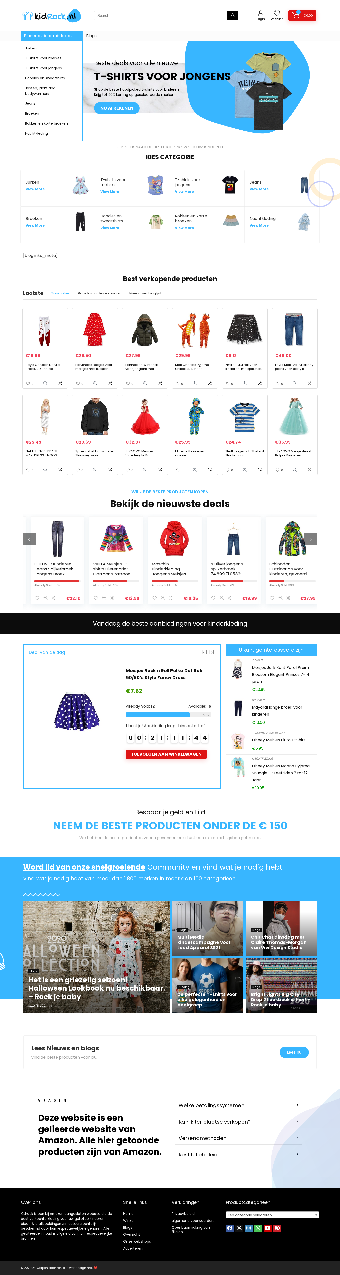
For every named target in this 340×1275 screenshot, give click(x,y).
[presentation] (29, 539)
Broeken (32, 113)
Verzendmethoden (203, 1138)
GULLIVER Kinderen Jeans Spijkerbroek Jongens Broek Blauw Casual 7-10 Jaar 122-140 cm (48, 574)
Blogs (91, 36)
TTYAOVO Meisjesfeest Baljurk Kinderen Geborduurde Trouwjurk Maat (294, 457)
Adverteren (133, 1248)
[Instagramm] (249, 1228)
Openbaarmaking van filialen (191, 1229)
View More (35, 189)
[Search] (232, 15)
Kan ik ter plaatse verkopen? (215, 1121)
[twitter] (239, 1228)
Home (128, 1213)
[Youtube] (268, 1228)
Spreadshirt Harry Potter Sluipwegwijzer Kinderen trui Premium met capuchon (94, 457)
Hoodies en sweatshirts (45, 78)
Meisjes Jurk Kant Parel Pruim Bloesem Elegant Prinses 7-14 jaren (280, 674)
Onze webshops (137, 1241)
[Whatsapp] (258, 1228)
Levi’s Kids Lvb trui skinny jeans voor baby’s (294, 366)
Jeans (30, 103)
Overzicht (131, 1234)
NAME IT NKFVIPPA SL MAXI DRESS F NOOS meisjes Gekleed (41, 455)
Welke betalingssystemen (211, 1105)
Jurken (31, 48)
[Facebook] (230, 1228)
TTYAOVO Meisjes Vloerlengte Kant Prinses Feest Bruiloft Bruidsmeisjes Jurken (142, 457)
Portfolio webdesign (71, 1268)
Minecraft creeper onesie (190, 453)
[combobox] (272, 1214)
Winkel (128, 1220)
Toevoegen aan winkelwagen (166, 754)
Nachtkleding (36, 133)
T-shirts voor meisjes (43, 58)
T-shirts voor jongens (43, 68)
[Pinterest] (277, 1228)
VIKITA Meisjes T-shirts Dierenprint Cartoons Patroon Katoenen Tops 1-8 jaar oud (107, 574)
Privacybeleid (183, 1213)
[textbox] (272, 1215)
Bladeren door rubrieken (48, 36)
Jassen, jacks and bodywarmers (40, 91)
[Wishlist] (277, 13)
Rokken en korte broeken (46, 123)
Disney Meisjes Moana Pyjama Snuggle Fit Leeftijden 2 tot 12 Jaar (281, 773)
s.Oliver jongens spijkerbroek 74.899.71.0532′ (222, 569)
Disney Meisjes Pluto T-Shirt (278, 740)
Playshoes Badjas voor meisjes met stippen (93, 366)
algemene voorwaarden (193, 1220)
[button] (238, 1105)
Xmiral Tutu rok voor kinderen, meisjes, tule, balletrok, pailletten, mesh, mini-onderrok (243, 370)
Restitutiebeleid (198, 1154)
